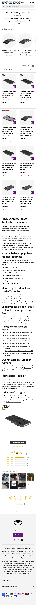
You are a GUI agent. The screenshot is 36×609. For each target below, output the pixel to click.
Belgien (17, 563)
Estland (18, 565)
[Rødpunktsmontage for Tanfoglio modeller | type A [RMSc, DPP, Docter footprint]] (27, 81)
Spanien (18, 571)
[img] (18, 452)
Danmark (13, 565)
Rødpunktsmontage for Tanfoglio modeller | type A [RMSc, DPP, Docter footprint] (27, 94)
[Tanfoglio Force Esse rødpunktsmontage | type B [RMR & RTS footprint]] (9, 187)
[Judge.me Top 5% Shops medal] (30, 498)
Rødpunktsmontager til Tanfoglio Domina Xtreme (25, 52)
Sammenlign (25, 65)
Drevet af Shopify (15, 600)
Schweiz (29, 571)
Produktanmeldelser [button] (18, 442)
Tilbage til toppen (18, 511)
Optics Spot (8, 600)
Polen (31, 569)
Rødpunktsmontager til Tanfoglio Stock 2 (17, 340)
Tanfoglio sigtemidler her (13, 402)
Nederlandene (20, 569)
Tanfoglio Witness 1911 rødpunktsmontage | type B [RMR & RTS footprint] (27, 166)
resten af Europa (21, 573)
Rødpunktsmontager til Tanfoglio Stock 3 (17, 343)
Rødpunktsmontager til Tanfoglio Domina (9, 52)
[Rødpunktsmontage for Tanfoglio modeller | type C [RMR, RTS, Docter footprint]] (9, 117)
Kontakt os (27, 368)
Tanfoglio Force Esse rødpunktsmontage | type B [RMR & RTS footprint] (8, 200)
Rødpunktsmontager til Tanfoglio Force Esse (18, 332)
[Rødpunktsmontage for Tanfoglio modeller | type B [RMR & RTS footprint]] (9, 81)
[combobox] (18, 6)
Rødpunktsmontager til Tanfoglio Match (17, 335)
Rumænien (12, 571)
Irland (22, 567)
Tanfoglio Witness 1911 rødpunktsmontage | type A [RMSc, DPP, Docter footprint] (9, 166)
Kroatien (7, 565)
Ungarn (18, 567)
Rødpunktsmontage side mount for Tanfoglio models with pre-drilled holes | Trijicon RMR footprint (26, 131)
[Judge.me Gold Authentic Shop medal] (15, 498)
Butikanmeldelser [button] (18, 446)
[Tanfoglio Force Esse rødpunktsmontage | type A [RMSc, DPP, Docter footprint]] (27, 187)
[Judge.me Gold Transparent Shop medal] (20, 498)
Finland (23, 565)
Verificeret (19, 504)
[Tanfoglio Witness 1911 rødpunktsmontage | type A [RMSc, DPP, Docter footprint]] (9, 153)
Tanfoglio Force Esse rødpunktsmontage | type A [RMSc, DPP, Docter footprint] (26, 200)
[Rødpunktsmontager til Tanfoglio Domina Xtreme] (25, 40)
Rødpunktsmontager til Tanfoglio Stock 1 (17, 338)
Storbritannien (10, 573)
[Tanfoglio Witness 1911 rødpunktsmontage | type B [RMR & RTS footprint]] (27, 153)
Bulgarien (23, 563)
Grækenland (11, 567)
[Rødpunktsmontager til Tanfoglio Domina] (9, 40)
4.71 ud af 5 (22, 452)
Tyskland (4, 567)
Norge (27, 569)
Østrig (13, 563)
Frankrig (28, 565)
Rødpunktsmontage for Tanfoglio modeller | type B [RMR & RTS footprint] (9, 94)
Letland (31, 567)
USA (28, 573)
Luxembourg (12, 569)
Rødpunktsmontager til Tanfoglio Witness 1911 (19, 351)
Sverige (24, 571)
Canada (29, 563)
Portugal (6, 571)
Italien (26, 567)
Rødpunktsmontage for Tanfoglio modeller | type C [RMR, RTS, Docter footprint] (9, 130)
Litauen (5, 569)
